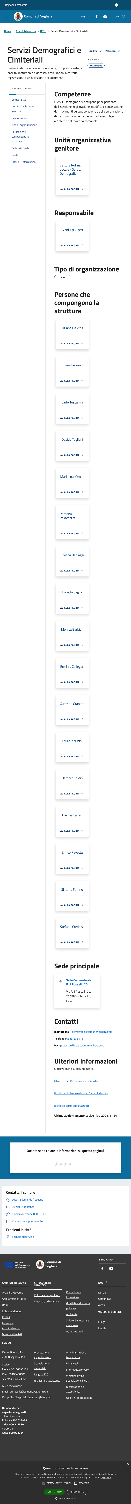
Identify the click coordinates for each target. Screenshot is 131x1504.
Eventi (102, 1328)
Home (7, 31)
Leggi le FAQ (41, 1374)
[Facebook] (95, 16)
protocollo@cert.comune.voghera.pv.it (82, 1045)
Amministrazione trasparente (76, 1354)
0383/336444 (74, 1038)
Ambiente (71, 1314)
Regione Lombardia (16, 5)
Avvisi (101, 1305)
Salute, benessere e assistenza (77, 1322)
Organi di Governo (12, 1292)
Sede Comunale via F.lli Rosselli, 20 (78, 982)
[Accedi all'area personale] (116, 5)
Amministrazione (26, 31)
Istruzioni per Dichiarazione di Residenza (77, 1081)
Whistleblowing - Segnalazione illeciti (77, 1378)
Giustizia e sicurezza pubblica (78, 1305)
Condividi (94, 51)
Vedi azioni (111, 51)
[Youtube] (103, 16)
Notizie (102, 1292)
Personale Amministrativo (11, 1325)
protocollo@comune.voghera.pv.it (29, 1391)
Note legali (72, 1363)
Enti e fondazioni (11, 1311)
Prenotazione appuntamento (42, 1354)
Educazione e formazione (73, 1294)
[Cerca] (124, 16)
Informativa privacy (77, 1370)
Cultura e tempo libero (47, 1295)
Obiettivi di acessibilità (79, 1398)
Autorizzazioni (74, 1331)
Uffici (43, 31)
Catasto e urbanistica (46, 1301)
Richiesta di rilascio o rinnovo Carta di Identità (81, 1093)
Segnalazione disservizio (41, 1365)
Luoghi (102, 1322)
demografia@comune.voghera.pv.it (92, 1032)
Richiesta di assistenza (47, 1380)
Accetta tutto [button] (54, 1491)
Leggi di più (106, 1477)
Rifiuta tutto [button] (77, 1491)
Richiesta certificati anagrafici (71, 1106)
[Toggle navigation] (7, 16)
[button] (65, 1498)
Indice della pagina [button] (21, 88)
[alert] (65, 1482)
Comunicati (104, 1299)
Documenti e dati (12, 1334)
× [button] (128, 1464)
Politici (6, 1317)
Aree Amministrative (14, 1299)
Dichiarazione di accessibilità (75, 1389)
